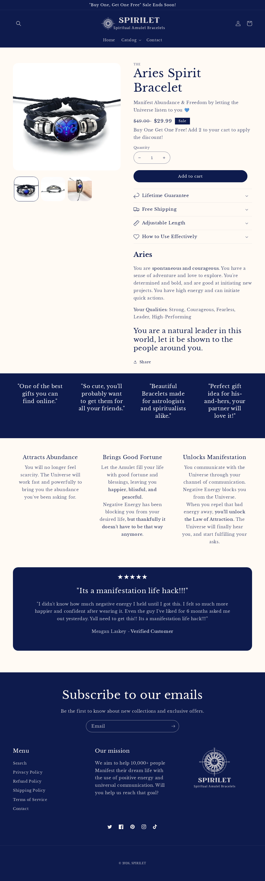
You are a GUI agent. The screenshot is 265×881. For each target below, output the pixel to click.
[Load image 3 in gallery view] (80, 189)
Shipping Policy (29, 790)
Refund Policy (27, 781)
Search (20, 763)
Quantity (142, 147)
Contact (20, 808)
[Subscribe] (173, 726)
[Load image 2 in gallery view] (53, 189)
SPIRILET (138, 863)
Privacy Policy (27, 772)
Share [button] (145, 362)
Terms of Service (30, 799)
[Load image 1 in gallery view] (26, 189)
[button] (18, 23)
